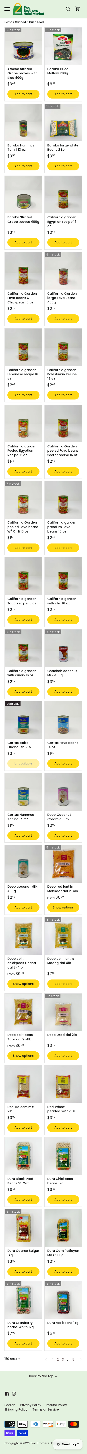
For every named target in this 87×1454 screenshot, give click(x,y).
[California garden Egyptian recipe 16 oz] (63, 194)
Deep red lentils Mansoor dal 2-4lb (62, 888)
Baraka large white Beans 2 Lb (62, 147)
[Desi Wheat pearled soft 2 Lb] (63, 1084)
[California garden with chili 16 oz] (63, 576)
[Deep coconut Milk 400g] (23, 864)
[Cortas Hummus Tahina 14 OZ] (23, 792)
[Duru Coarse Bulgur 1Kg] (23, 1228)
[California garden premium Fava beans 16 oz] (63, 500)
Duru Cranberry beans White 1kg (20, 1325)
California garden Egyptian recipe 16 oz (62, 221)
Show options (63, 907)
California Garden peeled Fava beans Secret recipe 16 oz (63, 450)
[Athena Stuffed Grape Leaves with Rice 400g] (23, 46)
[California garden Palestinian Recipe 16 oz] (63, 347)
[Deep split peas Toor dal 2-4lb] (23, 1012)
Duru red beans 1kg (63, 1323)
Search (9, 1405)
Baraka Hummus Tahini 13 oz (20, 147)
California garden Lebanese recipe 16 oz (22, 374)
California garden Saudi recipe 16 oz (21, 601)
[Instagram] (14, 1394)
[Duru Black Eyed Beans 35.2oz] (23, 1156)
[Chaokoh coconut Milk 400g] (63, 648)
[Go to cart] (77, 9)
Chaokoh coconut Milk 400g (62, 673)
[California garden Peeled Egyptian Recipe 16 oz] (23, 423)
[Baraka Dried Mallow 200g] (63, 46)
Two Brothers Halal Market (49, 1443)
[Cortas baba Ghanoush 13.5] (23, 720)
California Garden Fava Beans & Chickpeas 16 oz (22, 298)
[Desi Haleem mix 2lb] (23, 1084)
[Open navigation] (7, 9)
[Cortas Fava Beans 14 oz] (63, 720)
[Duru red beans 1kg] (63, 1300)
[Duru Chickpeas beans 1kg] (63, 1156)
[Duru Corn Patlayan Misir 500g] (63, 1228)
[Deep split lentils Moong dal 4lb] (63, 936)
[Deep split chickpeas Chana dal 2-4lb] (23, 936)
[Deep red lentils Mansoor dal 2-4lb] (63, 864)
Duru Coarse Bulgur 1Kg (23, 1252)
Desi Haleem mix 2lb (20, 1109)
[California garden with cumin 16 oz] (23, 648)
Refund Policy (56, 1405)
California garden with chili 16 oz (61, 601)
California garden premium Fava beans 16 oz (61, 526)
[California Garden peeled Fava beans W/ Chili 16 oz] (23, 500)
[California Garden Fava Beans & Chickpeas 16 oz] (23, 271)
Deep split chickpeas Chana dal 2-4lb (21, 963)
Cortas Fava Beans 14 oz (62, 745)
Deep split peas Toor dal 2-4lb (20, 1037)
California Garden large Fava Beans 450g (62, 298)
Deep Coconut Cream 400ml (59, 816)
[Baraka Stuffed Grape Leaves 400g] (23, 194)
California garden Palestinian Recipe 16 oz (62, 374)
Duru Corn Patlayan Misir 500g (63, 1252)
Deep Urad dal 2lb (62, 1035)
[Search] (68, 9)
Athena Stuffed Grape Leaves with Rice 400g (22, 73)
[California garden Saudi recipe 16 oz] (23, 576)
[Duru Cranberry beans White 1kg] (23, 1300)
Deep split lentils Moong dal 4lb (60, 960)
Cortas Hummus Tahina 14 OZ (20, 816)
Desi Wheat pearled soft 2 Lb (61, 1109)
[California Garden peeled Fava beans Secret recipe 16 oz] (63, 423)
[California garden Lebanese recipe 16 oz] (23, 347)
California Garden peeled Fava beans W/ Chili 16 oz (23, 526)
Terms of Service (45, 1409)
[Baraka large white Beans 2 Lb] (63, 123)
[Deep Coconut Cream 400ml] (63, 792)
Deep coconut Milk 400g (22, 888)
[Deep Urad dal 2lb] (63, 1012)
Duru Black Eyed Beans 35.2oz (20, 1181)
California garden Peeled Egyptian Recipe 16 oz (21, 450)
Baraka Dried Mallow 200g (57, 71)
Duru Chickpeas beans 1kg (60, 1181)
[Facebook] (7, 1394)
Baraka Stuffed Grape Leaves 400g (23, 219)
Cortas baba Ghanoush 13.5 (19, 745)
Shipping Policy (15, 1409)
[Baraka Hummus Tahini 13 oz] (23, 123)
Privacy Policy (30, 1405)
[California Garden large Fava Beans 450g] (63, 271)
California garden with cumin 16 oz (21, 673)
